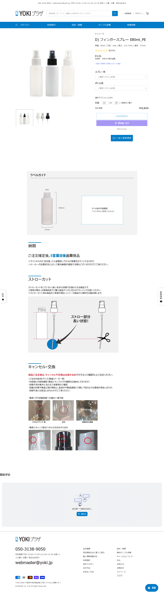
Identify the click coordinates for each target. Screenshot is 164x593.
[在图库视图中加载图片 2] (42, 118)
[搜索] (115, 13)
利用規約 (86, 560)
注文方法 (86, 568)
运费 (113, 59)
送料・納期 (121, 549)
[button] (23, 25)
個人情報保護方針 (90, 556)
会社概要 (86, 549)
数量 (97, 102)
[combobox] (82, 13)
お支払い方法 (88, 572)
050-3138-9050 (44, 3)
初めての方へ (88, 564)
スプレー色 (100, 72)
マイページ (121, 572)
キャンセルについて (125, 556)
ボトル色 (99, 83)
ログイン (138, 13)
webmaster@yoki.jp (61, 3)
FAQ (118, 560)
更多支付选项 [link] (122, 129)
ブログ (119, 575)
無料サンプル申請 (124, 552)
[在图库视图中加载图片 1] (24, 118)
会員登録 (128, 13)
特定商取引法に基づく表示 (94, 552)
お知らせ (120, 564)
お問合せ (120, 568)
